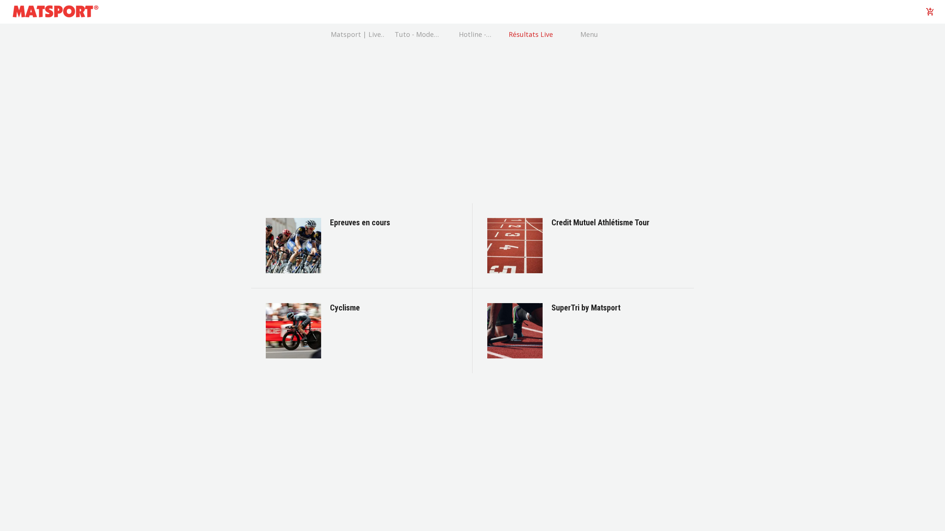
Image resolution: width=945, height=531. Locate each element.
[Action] (930, 12)
